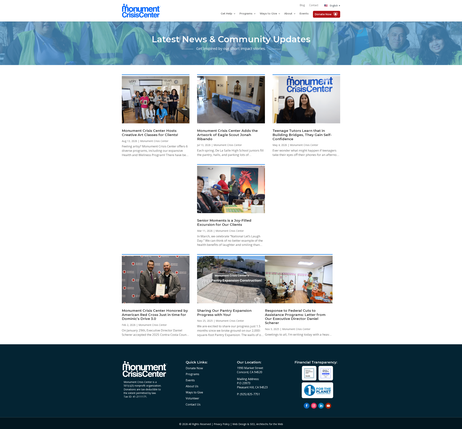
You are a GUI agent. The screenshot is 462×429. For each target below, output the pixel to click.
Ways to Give (268, 13)
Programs (245, 13)
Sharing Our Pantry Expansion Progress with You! (224, 313)
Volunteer (192, 398)
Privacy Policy (222, 424)
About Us (192, 386)
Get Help (226, 13)
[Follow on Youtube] (328, 406)
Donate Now (323, 14)
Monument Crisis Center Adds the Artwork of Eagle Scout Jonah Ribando (227, 135)
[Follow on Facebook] (307, 406)
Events (304, 13)
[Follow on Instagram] (314, 406)
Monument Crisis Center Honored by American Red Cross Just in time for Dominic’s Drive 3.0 (155, 315)
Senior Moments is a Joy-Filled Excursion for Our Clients (224, 222)
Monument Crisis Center (154, 141)
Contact (313, 5)
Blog (302, 5)
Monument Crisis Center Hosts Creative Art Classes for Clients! (150, 133)
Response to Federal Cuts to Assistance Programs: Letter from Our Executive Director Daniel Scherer (295, 317)
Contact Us (193, 404)
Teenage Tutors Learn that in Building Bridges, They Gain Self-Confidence (302, 135)
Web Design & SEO (243, 424)
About (288, 13)
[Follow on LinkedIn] (321, 406)
